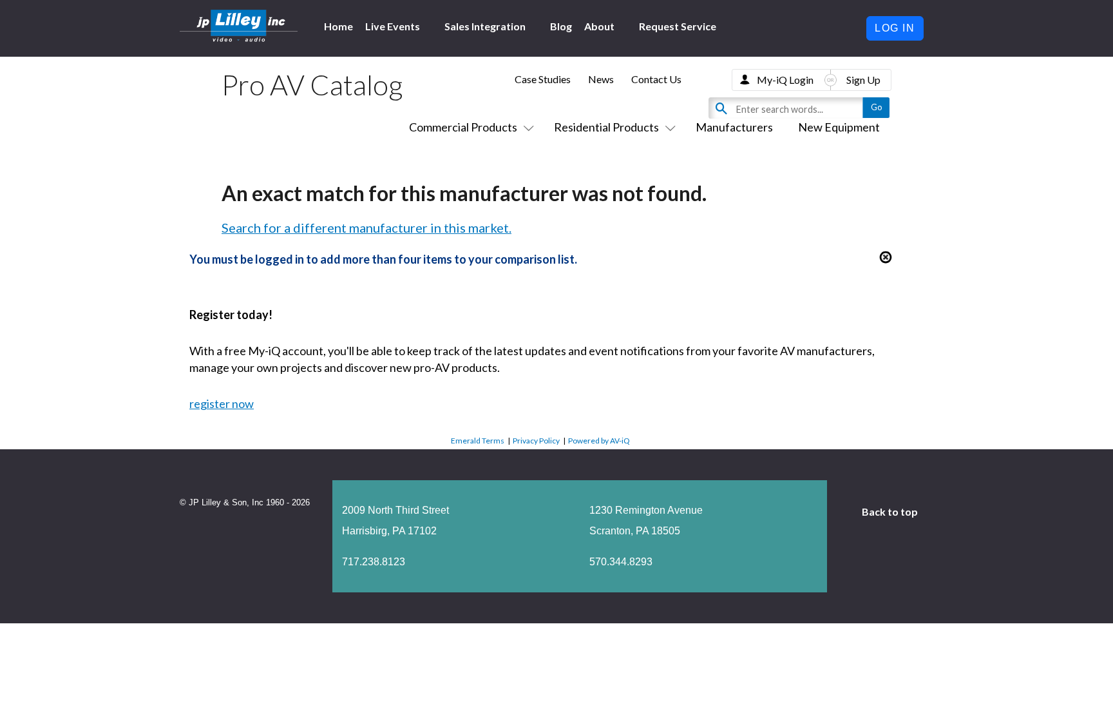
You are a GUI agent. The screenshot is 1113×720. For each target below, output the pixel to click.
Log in (895, 28)
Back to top (891, 511)
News (601, 79)
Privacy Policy (536, 440)
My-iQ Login (785, 79)
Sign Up (863, 79)
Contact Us (656, 79)
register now (221, 403)
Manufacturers (734, 127)
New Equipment (839, 127)
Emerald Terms (477, 440)
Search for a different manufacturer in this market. (366, 227)
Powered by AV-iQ (599, 440)
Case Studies (543, 79)
